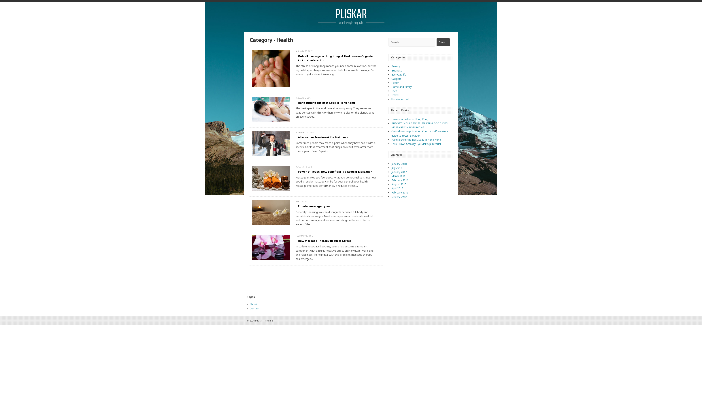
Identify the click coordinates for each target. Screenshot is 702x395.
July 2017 (396, 168)
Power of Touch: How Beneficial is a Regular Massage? (335, 171)
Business (396, 70)
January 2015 (399, 196)
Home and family (401, 87)
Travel (395, 95)
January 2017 (399, 172)
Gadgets (396, 78)
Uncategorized (400, 99)
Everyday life (398, 74)
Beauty (395, 66)
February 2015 (399, 192)
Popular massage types (314, 206)
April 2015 (397, 188)
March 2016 (398, 176)
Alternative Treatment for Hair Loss (323, 137)
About (253, 304)
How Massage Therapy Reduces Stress (324, 240)
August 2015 (398, 184)
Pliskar (351, 14)
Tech (394, 91)
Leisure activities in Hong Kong (409, 119)
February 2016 (399, 180)
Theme (269, 320)
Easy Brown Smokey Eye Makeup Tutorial (416, 144)
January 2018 (399, 163)
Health (395, 82)
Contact (254, 308)
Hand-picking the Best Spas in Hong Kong (326, 102)
